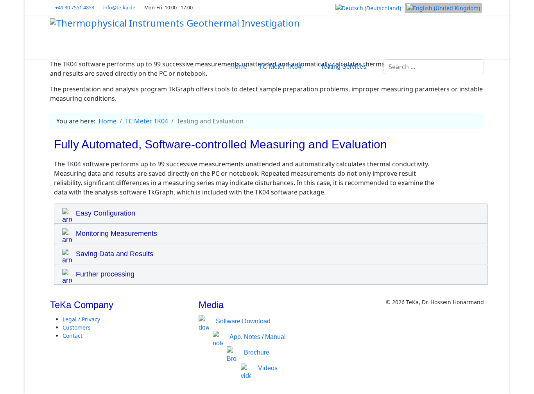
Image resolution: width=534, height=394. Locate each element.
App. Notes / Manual (256, 336)
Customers (77, 327)
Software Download (242, 321)
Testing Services (343, 66)
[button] (271, 213)
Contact (72, 335)
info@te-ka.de (119, 7)
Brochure (255, 352)
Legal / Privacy (81, 319)
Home (238, 66)
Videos (266, 368)
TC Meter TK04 (280, 66)
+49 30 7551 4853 (74, 7)
